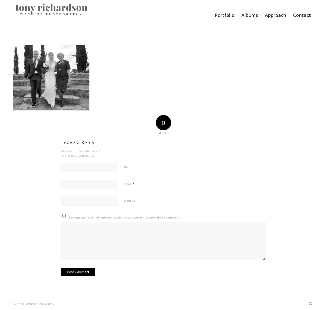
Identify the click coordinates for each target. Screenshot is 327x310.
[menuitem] (225, 15)
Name (129, 167)
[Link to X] (310, 303)
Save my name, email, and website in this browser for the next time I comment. (124, 217)
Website (129, 200)
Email (129, 183)
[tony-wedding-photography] (52, 15)
